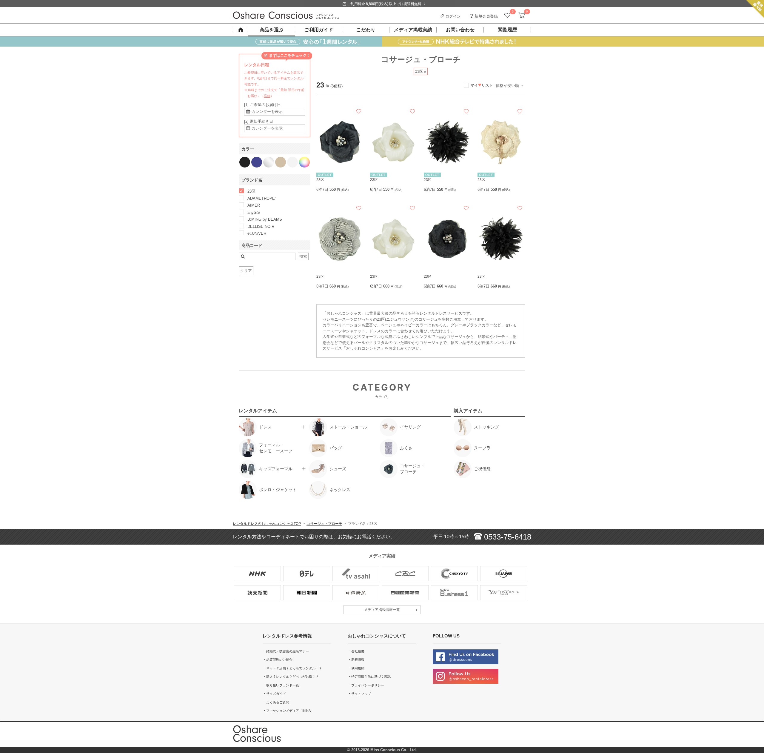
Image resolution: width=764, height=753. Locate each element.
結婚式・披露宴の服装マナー (287, 651)
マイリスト (481, 85)
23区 (419, 71)
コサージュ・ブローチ (324, 524)
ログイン (452, 16)
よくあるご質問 (277, 702)
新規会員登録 (485, 16)
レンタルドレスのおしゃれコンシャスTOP (267, 524)
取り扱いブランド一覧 (282, 685)
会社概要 (357, 651)
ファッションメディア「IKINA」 (290, 710)
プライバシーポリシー (367, 685)
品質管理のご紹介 (279, 659)
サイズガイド (276, 693)
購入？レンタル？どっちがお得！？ (292, 676)
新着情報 (357, 659)
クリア (246, 270)
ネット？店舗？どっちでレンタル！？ (294, 668)
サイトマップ (361, 693)
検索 (303, 256)
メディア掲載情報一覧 (382, 610)
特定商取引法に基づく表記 (371, 676)
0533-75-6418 (506, 536)
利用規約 (357, 668)
